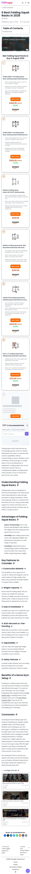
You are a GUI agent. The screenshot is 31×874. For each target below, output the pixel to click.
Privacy (15, 864)
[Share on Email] (26, 835)
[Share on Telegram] (14, 835)
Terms (15, 862)
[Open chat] (28, 871)
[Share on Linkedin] (11, 835)
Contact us (15, 869)
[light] (23, 3)
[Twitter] (15, 872)
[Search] (25, 2)
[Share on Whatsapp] (17, 835)
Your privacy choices (15, 867)
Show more (8, 32)
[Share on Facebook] (5, 835)
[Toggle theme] (27, 425)
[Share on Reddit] (20, 835)
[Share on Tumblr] (23, 835)
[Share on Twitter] (8, 835)
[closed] (28, 3)
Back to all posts (8, 7)
